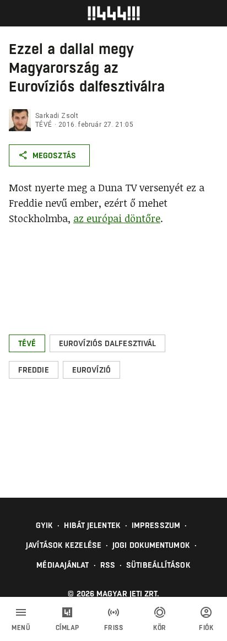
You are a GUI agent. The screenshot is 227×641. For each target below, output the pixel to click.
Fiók (206, 628)
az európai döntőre (116, 218)
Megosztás (54, 155)
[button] (27, 343)
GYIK (44, 525)
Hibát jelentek (92, 525)
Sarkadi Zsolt (56, 116)
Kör (159, 628)
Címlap (67, 628)
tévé (43, 124)
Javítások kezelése (63, 545)
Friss (113, 628)
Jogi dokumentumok (151, 545)
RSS (107, 565)
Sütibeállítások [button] (158, 565)
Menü (21, 628)
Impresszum (156, 525)
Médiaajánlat (62, 565)
